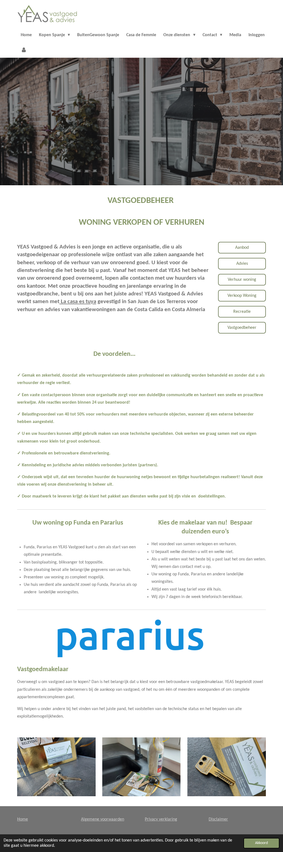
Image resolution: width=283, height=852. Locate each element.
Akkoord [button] (261, 843)
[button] (239, 623)
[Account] (23, 50)
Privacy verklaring (161, 819)
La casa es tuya (77, 302)
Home (22, 819)
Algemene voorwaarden (102, 819)
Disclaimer (218, 819)
